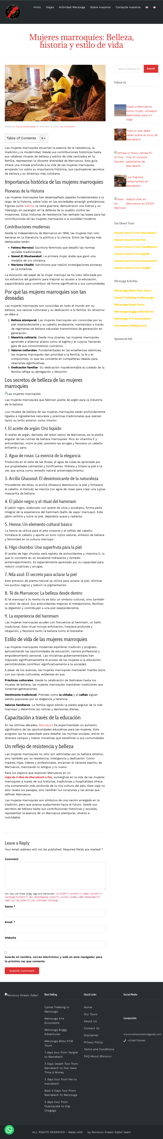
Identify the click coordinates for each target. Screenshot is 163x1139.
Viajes (50, 7)
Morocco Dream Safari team (111, 1132)
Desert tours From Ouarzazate (135, 260)
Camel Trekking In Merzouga (56, 1009)
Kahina (29, 205)
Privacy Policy (93, 1042)
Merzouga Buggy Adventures (55, 1032)
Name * (10, 906)
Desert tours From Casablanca (135, 246)
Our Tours (90, 1014)
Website (10, 937)
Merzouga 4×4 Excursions (132, 318)
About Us (90, 1021)
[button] (9, 1130)
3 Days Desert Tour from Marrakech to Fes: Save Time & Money (61, 1068)
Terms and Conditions (99, 1049)
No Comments (67, 126)
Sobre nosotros (100, 7)
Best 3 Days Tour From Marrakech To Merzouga (60, 1093)
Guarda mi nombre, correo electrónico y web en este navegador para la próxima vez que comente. (53, 959)
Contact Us (91, 1028)
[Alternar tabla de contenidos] (41, 138)
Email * (10, 922)
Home (88, 1007)
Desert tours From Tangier (132, 267)
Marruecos (46, 725)
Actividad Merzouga (72, 7)
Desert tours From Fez (130, 239)
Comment (11, 859)
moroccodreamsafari (25, 126)
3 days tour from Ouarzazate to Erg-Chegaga (57, 1106)
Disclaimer (91, 1035)
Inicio (37, 7)
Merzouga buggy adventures (133, 311)
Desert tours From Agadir (132, 253)
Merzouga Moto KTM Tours (58, 1043)
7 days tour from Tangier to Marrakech (61, 1054)
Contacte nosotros (128, 7)
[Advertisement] (136, 457)
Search (151, 68)
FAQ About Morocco (98, 1056)
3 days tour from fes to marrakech (60, 1081)
